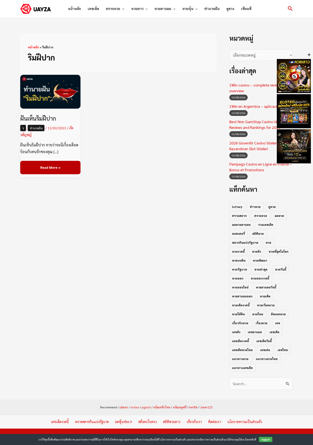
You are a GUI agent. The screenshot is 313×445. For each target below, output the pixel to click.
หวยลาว (137, 8)
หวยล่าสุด (260, 269)
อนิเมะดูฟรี (180, 407)
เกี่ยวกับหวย (240, 323)
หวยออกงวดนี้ (260, 278)
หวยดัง (256, 251)
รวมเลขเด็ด (265, 224)
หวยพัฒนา (260, 260)
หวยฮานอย (162, 8)
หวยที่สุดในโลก (279, 251)
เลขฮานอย (255, 332)
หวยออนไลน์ (240, 287)
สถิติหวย (258, 233)
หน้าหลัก (74, 8)
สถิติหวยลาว (171, 421)
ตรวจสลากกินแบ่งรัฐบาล (92, 421)
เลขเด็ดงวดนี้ (240, 341)
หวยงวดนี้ (238, 251)
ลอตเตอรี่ (238, 233)
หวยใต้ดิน (238, 314)
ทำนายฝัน (212, 8)
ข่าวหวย (255, 207)
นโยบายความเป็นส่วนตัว (244, 421)
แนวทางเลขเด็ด (242, 368)
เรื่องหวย (261, 323)
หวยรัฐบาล (239, 269)
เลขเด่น (265, 350)
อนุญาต (265, 439)
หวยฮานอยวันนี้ (266, 287)
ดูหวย (272, 207)
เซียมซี (246, 8)
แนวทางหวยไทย (267, 359)
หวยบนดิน (239, 260)
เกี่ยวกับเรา (194, 421)
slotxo (135, 407)
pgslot (146, 407)
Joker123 (206, 407)
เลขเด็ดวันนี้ (264, 341)
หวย (268, 242)
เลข (277, 323)
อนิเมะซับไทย (161, 407)
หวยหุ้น (187, 8)
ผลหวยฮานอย (241, 224)
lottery (237, 207)
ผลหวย (279, 215)
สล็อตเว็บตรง (147, 421)
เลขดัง (236, 332)
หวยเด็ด (265, 296)
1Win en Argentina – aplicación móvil (260, 106)
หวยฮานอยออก (242, 296)
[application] (122, 8)
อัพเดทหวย (278, 314)
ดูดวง (230, 8)
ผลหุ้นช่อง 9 (123, 421)
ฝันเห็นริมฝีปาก (38, 118)
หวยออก (237, 278)
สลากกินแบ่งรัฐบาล (245, 242)
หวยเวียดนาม (266, 305)
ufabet (123, 407)
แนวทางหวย (240, 359)
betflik (193, 407)
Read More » (50, 165)
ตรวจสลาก (239, 215)
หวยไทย (257, 314)
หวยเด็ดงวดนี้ (241, 305)
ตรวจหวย (113, 8)
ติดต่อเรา (214, 421)
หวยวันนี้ (280, 269)
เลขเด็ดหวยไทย (242, 350)
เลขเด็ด (93, 8)
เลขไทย (283, 350)
